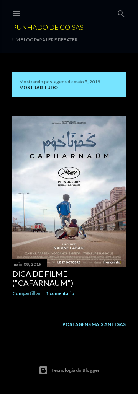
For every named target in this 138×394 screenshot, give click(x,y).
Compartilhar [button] (26, 293)
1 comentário (60, 293)
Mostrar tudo (38, 87)
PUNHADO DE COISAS (48, 27)
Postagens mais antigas (94, 324)
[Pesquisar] (121, 12)
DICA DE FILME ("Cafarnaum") (42, 278)
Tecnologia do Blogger (75, 370)
